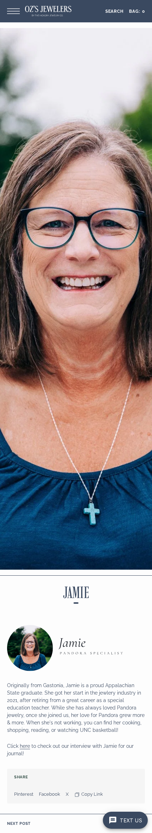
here (25, 746)
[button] (15, 11)
